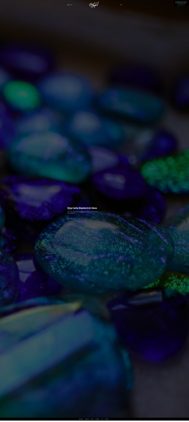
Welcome (81, 419)
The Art (92, 419)
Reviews (97, 419)
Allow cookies (181, 4)
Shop (102, 419)
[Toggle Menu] (68, 4)
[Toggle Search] (121, 4)
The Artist (87, 419)
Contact (106, 419)
